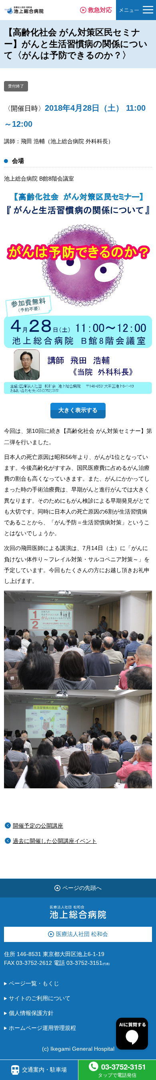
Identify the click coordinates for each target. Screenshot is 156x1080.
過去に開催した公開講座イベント (55, 841)
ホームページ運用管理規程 (42, 1028)
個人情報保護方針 (31, 1013)
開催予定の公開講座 (38, 826)
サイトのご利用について (39, 998)
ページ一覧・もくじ (34, 984)
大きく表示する (78, 410)
